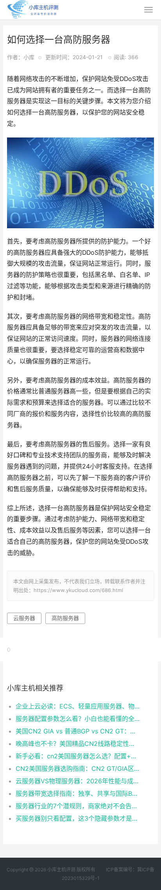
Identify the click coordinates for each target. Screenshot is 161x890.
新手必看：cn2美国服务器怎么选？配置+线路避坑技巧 (78, 756)
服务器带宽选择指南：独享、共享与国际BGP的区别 (78, 793)
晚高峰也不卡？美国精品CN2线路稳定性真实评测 (78, 743)
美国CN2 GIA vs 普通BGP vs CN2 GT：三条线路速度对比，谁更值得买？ (78, 731)
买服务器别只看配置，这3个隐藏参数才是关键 (78, 818)
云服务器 (24, 618)
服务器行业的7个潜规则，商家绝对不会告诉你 (78, 806)
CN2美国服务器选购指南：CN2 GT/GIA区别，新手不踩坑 (78, 768)
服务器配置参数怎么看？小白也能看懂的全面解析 (78, 719)
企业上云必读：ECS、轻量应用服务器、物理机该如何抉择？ (78, 706)
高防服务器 (65, 618)
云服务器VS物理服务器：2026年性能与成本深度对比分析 (78, 781)
